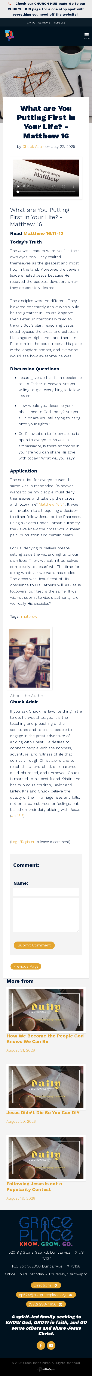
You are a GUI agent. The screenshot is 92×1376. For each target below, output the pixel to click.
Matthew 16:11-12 (43, 233)
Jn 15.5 (17, 815)
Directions (43, 1285)
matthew (29, 616)
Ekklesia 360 (46, 1369)
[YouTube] (51, 1345)
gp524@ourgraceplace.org (43, 1294)
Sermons (44, 22)
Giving (31, 22)
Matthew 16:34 (52, 504)
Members (59, 22)
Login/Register (22, 842)
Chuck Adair (33, 146)
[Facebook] (41, 1345)
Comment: (26, 865)
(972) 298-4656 (43, 1304)
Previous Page (26, 966)
